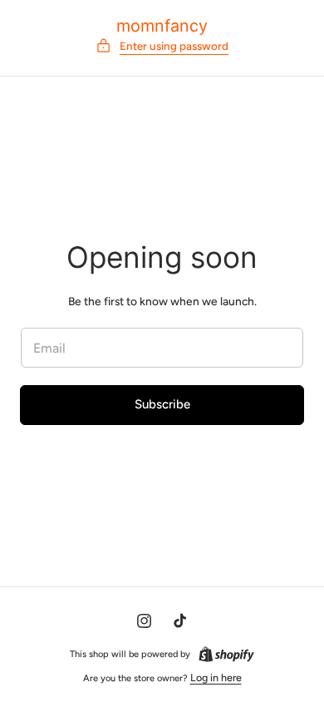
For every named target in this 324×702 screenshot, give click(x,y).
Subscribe (162, 404)
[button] (162, 46)
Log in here (216, 677)
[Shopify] (226, 654)
